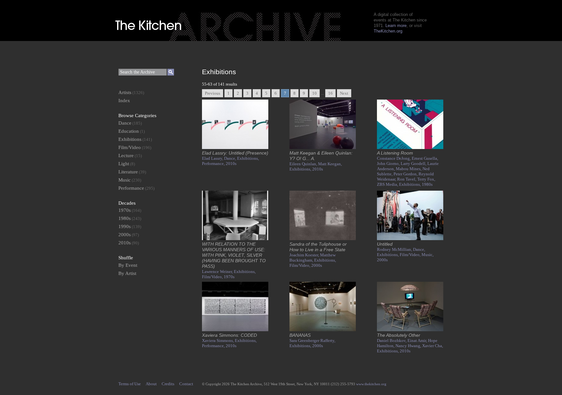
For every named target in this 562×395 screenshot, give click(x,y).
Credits (168, 383)
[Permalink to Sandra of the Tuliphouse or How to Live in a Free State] (322, 238)
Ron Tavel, (407, 179)
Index (124, 100)
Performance (131, 188)
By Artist (127, 273)
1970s (229, 276)
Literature (128, 171)
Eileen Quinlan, (303, 163)
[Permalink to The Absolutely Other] (410, 329)
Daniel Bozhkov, (392, 340)
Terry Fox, (426, 179)
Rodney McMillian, (395, 249)
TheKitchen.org (388, 31)
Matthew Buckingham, (312, 257)
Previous (212, 93)
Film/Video (129, 147)
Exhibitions (129, 139)
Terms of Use (129, 383)
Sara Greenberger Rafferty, (312, 340)
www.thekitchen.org (371, 384)
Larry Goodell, (414, 163)
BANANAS (300, 335)
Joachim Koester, (304, 254)
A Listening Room (395, 153)
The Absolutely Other (398, 335)
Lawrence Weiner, (218, 271)
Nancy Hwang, (408, 345)
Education (128, 131)
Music (124, 180)
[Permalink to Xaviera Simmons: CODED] (235, 329)
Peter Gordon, (406, 173)
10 (314, 93)
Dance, (230, 158)
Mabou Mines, (409, 168)
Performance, (214, 163)
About (151, 383)
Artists (124, 92)
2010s (231, 163)
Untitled (385, 244)
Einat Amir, (418, 340)
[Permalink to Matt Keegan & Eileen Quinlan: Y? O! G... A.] (322, 147)
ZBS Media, (388, 184)
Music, (427, 254)
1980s (427, 184)
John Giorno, (389, 163)
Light (123, 163)
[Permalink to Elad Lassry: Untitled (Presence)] (235, 147)
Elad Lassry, (213, 158)
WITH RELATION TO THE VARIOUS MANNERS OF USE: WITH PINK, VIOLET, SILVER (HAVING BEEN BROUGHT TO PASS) (234, 255)
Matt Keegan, (330, 163)
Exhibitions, (248, 158)
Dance (124, 123)
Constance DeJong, (394, 158)
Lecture (126, 155)
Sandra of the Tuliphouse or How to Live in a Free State (318, 246)
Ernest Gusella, (425, 158)
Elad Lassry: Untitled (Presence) (235, 153)
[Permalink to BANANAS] (322, 329)
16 (330, 93)
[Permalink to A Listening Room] (410, 147)
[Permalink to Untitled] (410, 238)
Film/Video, (213, 276)
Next (344, 93)
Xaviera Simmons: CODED (229, 335)
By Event (127, 265)
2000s (316, 265)
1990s (124, 226)
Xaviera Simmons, (218, 340)
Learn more (396, 25)
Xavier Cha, (432, 345)
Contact (186, 383)
